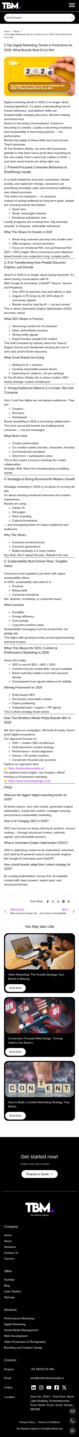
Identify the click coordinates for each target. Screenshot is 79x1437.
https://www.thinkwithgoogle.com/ (29, 781)
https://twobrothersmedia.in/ (26, 768)
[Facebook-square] (56, 1387)
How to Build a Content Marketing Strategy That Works (38, 1104)
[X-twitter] (64, 1387)
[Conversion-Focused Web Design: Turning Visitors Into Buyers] (39, 1015)
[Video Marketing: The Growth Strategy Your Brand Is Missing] (39, 951)
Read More (15, 988)
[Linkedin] (33, 1387)
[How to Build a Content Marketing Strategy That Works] (39, 1079)
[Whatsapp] (72, 1431)
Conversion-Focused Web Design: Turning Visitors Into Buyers (35, 1040)
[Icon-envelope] (72, 1411)
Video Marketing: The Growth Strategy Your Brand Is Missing (36, 976)
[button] (72, 5)
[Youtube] (49, 1387)
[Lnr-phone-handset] (72, 1421)
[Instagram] (41, 1387)
